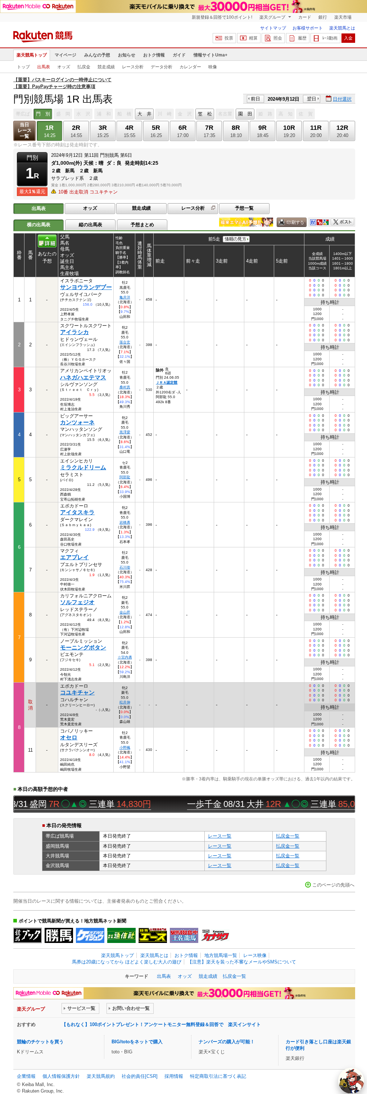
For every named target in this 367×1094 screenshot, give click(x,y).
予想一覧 (244, 208)
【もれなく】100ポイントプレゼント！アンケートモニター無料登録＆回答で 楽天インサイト (161, 1024)
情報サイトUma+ (210, 55)
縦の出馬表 (90, 224)
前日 (255, 98)
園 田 (245, 114)
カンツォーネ (77, 422)
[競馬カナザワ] (215, 935)
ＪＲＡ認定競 (166, 382)
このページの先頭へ (333, 885)
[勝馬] (59, 935)
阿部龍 (124, 477)
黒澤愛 (124, 432)
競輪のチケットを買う (40, 1041)
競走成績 (106, 66)
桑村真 (124, 387)
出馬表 (43, 66)
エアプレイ (74, 557)
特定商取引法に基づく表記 (218, 1076)
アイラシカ (74, 332)
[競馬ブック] (27, 935)
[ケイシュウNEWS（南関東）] (90, 935)
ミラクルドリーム (83, 467)
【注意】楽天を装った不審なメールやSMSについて (241, 962)
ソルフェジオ (77, 602)
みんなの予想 (97, 55)
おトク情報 (154, 55)
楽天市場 (343, 17)
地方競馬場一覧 (220, 955)
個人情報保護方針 (61, 1076)
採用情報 (173, 1076)
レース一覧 (219, 836)
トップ (23, 66)
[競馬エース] (153, 935)
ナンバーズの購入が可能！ (227, 1041)
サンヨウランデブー (86, 287)
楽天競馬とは (342, 28)
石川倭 (124, 567)
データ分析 (161, 66)
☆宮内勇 (125, 657)
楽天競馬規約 (101, 1076)
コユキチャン (77, 692)
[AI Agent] (351, 1081)
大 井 (144, 114)
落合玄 (124, 342)
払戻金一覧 (287, 836)
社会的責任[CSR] (140, 1076)
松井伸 (124, 702)
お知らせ (126, 55)
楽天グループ (272, 17)
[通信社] (121, 935)
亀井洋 (124, 297)
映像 (212, 66)
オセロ (68, 737)
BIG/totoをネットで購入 (137, 1041)
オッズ (63, 66)
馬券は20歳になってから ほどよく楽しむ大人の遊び (126, 962)
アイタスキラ (77, 512)
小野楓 (124, 747)
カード (304, 17)
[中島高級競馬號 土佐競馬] (184, 935)
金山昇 (124, 612)
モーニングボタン (83, 647)
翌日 (311, 98)
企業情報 (26, 1076)
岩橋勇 (124, 522)
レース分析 (133, 66)
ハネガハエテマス (83, 377)
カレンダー (190, 66)
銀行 (322, 17)
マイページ (65, 55)
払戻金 (83, 66)
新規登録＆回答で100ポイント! (222, 17)
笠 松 (205, 114)
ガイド (179, 55)
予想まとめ (142, 224)
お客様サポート (308, 28)
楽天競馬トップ (32, 55)
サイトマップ (273, 28)
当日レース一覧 (25, 130)
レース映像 (255, 955)
